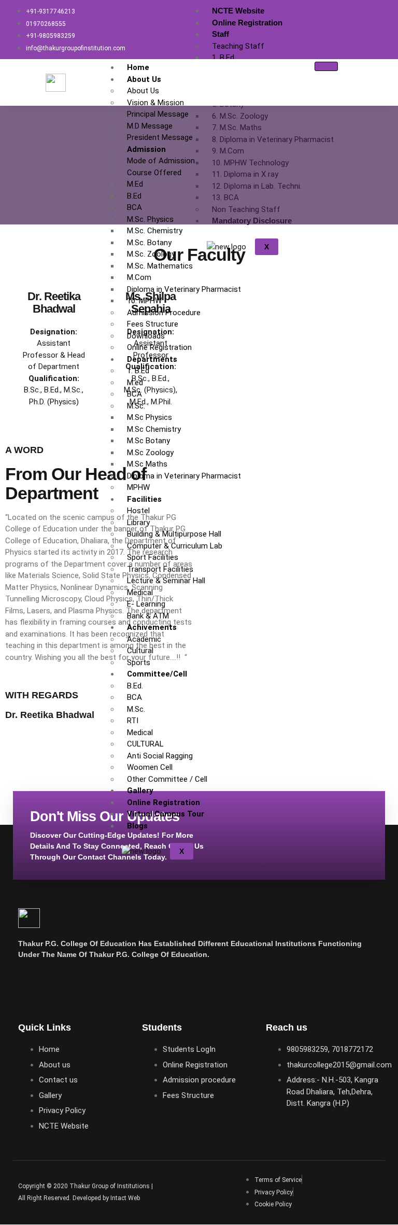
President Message (160, 137)
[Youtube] (62, 984)
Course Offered (154, 172)
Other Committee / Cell (167, 779)
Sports (138, 662)
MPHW (138, 487)
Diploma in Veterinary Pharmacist (184, 289)
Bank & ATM (148, 616)
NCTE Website (238, 10)
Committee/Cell (157, 674)
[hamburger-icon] (330, 10)
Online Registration (247, 22)
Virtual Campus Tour (165, 814)
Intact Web (125, 1198)
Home (138, 67)
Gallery (140, 790)
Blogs (137, 825)
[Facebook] (31, 984)
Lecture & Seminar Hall (166, 580)
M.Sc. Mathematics (160, 266)
